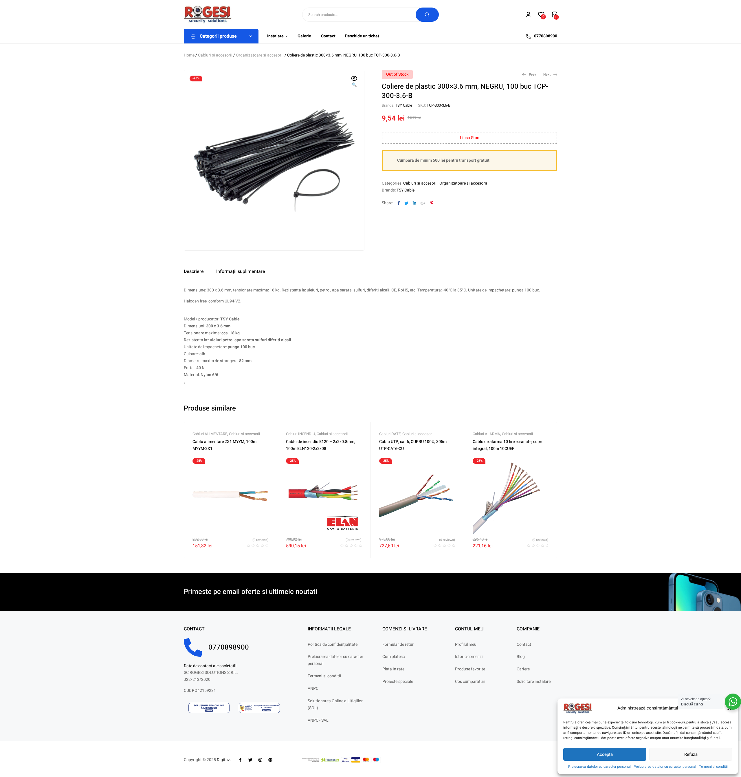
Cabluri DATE (390, 434)
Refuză (691, 754)
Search (427, 15)
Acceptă (605, 754)
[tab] (194, 271)
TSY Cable (403, 105)
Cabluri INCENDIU (300, 434)
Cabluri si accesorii (215, 55)
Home (189, 55)
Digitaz (223, 760)
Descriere (194, 271)
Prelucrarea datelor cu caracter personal (599, 766)
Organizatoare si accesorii (260, 55)
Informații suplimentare (240, 271)
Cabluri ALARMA (486, 434)
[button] (354, 82)
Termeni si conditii (713, 766)
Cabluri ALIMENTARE (209, 434)
